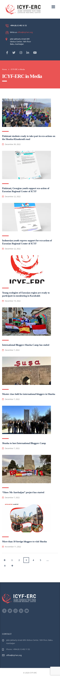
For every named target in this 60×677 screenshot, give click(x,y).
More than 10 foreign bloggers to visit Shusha (24, 541)
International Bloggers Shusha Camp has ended (25, 344)
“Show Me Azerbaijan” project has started (23, 492)
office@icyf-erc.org (25, 32)
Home (4, 69)
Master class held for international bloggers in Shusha (28, 394)
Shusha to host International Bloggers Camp (24, 443)
